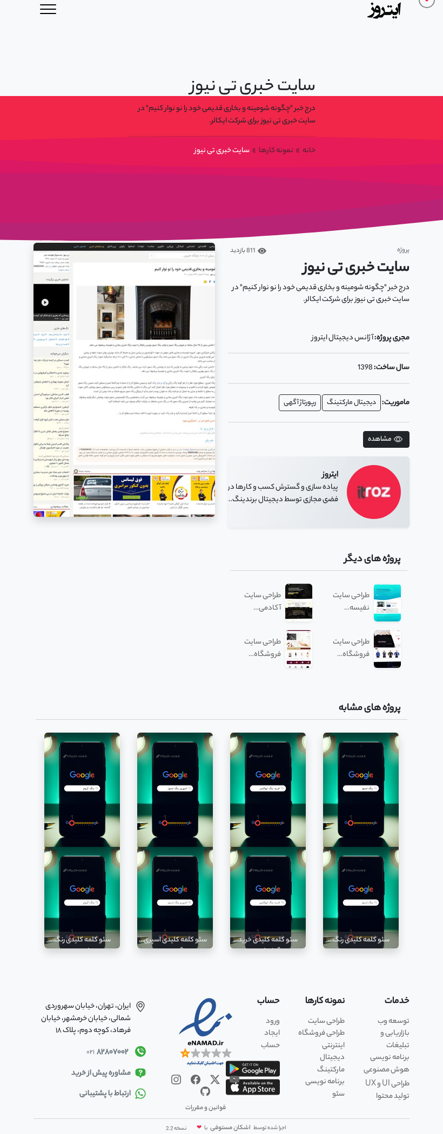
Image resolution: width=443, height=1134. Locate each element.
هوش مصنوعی (387, 1070)
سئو (338, 1094)
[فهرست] (48, 9)
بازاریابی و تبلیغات (395, 1039)
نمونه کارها (276, 151)
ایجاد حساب (270, 1039)
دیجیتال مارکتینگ (351, 402)
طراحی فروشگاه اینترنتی (321, 1039)
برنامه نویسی (390, 1057)
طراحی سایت (326, 1021)
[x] (214, 1079)
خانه (309, 151)
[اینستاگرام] (176, 1079)
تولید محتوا (393, 1096)
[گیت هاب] (205, 1091)
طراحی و (387, 1084)
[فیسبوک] (195, 1079)
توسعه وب (394, 1021)
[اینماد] (205, 1032)
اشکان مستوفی (230, 1128)
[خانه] (385, 9)
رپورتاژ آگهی (300, 402)
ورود (273, 1021)
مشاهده (380, 439)
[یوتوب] (234, 1079)
